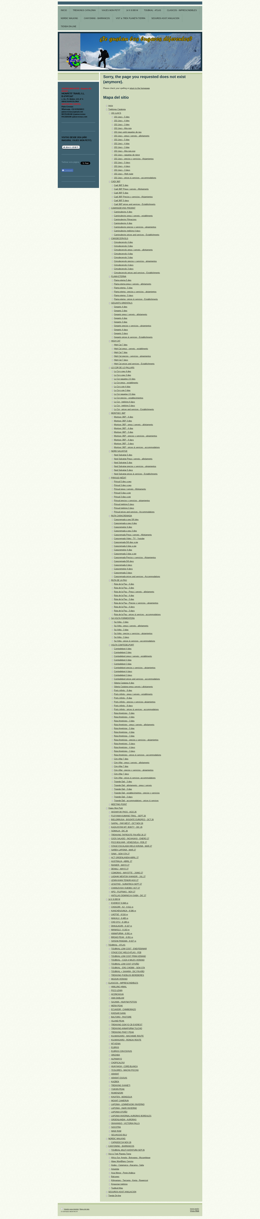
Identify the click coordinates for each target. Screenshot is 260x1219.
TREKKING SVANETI (120, 1085)
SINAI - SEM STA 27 (120, 854)
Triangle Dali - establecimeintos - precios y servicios (137, 793)
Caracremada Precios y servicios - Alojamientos (135, 558)
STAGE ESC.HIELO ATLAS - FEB (126, 953)
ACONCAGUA (117, 994)
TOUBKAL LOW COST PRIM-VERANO (128, 956)
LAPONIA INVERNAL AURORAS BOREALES (131, 1116)
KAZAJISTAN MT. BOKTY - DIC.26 (126, 827)
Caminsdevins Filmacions (125, 220)
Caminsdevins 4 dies (123, 212)
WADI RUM (116, 1131)
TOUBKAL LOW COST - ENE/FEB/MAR (129, 949)
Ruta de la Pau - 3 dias (124, 599)
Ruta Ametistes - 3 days (124, 751)
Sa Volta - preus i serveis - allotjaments (131, 626)
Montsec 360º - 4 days (124, 440)
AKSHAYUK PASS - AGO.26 (123, 812)
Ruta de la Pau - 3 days (124, 611)
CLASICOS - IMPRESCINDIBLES (123, 983)
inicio (110, 106)
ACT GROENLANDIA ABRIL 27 (125, 858)
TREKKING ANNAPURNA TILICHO (126, 1028)
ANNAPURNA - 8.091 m (121, 934)
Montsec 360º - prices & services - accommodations (137, 447)
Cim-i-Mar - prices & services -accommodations (135, 778)
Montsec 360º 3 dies (123, 421)
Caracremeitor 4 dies (123, 527)
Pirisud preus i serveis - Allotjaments (130, 489)
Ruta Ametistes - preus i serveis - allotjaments (134, 725)
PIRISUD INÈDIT (118, 478)
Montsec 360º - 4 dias (123, 428)
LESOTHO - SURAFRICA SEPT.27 (126, 884)
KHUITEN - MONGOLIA (121, 1097)
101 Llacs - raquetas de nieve (127, 155)
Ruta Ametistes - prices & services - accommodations (137, 755)
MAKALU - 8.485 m (119, 918)
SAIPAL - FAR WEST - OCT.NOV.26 (127, 823)
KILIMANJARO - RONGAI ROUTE (126, 1040)
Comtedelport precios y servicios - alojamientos (134, 668)
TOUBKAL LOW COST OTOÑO (125, 964)
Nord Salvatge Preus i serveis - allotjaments (133, 459)
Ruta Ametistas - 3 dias (124, 736)
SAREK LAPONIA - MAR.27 (123, 850)
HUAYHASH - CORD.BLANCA (124, 1066)
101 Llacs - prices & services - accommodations (135, 178)
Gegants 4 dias (120, 318)
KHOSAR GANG (118, 1013)
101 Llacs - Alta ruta (123, 128)
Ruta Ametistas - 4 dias (124, 732)
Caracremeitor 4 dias (123, 550)
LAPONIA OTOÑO (119, 1112)
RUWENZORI (117, 1093)
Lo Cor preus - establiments (126, 383)
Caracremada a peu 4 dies (125, 523)
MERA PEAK (117, 1006)
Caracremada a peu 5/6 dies (126, 520)
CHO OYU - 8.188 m (120, 922)
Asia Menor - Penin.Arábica (123, 1173)
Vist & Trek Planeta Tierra (119, 1154)
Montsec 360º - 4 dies (123, 417)
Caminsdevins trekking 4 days (127, 231)
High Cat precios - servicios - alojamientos (132, 356)
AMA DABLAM (117, 998)
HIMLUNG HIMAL (119, 987)
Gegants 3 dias (120, 322)
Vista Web (194, 1211)
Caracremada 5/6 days (124, 561)
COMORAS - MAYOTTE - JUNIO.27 (127, 873)
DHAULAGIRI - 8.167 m (121, 926)
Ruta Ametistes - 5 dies (124, 713)
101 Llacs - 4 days (122, 166)
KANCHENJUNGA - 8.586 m (123, 911)
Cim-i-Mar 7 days (121, 774)
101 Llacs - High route (123, 174)
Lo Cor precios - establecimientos (128, 398)
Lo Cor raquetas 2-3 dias (124, 394)
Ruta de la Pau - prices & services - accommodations (137, 614)
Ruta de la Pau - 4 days (124, 607)
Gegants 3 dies (120, 311)
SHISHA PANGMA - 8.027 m (123, 941)
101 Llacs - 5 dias (122, 140)
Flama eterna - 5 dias (123, 288)
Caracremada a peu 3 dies (125, 531)
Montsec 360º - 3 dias (123, 432)
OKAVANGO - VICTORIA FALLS (125, 1123)
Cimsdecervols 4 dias (123, 254)
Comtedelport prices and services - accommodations (137, 679)
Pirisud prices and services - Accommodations (134, 512)
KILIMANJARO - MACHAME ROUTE (127, 1036)
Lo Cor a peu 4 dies (122, 371)
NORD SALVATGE (119, 451)
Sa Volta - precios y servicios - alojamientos (133, 633)
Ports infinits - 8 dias (123, 698)
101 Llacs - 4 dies (122, 121)
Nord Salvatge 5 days (123, 470)
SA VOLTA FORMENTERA (123, 618)
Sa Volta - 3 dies (121, 622)
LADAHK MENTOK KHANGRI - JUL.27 (128, 877)
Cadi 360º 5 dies (121, 185)
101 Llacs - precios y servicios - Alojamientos (134, 159)
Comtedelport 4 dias (123, 660)
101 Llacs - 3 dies (122, 125)
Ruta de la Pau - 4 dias (124, 596)
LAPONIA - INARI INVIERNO (124, 1108)
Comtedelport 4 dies (123, 649)
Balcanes (115, 1177)
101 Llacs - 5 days (122, 163)
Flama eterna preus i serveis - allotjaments (132, 284)
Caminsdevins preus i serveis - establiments (133, 216)
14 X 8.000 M (114, 899)
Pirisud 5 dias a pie (122, 493)
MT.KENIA (116, 1044)
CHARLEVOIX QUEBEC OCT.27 (125, 888)
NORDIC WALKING (116, 1139)
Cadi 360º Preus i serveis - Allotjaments (131, 189)
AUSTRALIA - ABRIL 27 (121, 861)
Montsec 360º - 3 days (124, 444)
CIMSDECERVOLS (119, 239)
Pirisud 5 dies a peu (122, 482)
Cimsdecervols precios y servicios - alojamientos (135, 261)
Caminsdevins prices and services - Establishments (136, 235)
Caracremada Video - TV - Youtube (129, 539)
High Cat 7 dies (120, 345)
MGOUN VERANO (119, 979)
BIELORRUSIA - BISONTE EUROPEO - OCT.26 (132, 820)
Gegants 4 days (121, 330)
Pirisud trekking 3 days (124, 508)
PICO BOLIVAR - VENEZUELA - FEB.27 (129, 842)
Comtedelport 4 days (123, 671)
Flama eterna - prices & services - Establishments (136, 299)
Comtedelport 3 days (123, 675)
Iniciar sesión (194, 1209)
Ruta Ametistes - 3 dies (124, 721)
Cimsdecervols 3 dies (123, 246)
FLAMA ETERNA (118, 276)
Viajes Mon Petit (115, 808)
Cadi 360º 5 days (121, 201)
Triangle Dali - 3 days (123, 797)
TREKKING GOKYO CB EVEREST (126, 1025)
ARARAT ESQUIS (119, 1078)
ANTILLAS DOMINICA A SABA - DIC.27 (128, 896)
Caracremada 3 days (123, 573)
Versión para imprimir (71, 1209)
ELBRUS (115, 1047)
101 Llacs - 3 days (122, 170)
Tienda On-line (114, 1196)
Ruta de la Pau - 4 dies (124, 584)
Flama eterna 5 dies (122, 280)
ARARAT (115, 1074)
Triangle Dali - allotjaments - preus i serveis (133, 785)
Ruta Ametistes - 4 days (124, 747)
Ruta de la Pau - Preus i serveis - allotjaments (134, 592)
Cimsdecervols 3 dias (123, 257)
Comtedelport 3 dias (123, 664)
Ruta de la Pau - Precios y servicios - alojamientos (136, 603)
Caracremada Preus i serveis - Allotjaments (133, 535)
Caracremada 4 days (123, 565)
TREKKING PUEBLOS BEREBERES (127, 975)
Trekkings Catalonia (117, 109)
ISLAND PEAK (117, 1021)
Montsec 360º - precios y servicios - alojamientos (135, 436)
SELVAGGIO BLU (119, 1135)
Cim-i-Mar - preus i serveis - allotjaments (131, 763)
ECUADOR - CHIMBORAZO (123, 1009)
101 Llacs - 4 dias (122, 144)
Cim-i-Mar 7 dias (121, 766)
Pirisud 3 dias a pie (122, 497)
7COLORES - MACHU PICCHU (125, 1070)
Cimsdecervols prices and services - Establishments (137, 273)
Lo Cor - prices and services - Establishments (134, 409)
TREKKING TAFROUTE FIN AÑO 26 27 (128, 835)
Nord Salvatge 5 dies (123, 455)
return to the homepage (140, 88)
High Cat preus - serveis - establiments (131, 349)
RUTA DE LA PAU (119, 580)
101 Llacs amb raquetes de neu (127, 132)
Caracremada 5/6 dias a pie (126, 542)
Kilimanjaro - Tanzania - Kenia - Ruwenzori (129, 1180)
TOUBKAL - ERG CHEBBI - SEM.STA (128, 968)
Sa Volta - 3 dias (121, 630)
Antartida (115, 1169)
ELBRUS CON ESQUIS (121, 1051)
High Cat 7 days (121, 360)
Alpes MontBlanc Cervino (122, 1161)
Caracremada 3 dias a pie (125, 554)
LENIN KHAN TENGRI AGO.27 (124, 880)
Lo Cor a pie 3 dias (122, 390)
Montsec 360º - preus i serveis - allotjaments (133, 425)
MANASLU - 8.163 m (120, 930)
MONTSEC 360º (118, 413)
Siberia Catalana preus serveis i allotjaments (133, 687)
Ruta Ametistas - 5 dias (124, 728)
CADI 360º (115, 182)
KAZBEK (115, 1082)
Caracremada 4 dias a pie (125, 546)
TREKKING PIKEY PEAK (122, 1032)
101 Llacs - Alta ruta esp (124, 151)
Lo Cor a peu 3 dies (122, 375)
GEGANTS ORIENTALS (121, 303)
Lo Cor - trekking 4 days (124, 402)
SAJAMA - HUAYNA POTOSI (124, 1002)
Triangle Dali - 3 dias (123, 789)
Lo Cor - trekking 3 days (124, 406)
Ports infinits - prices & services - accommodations (136, 709)
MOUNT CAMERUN (120, 1101)
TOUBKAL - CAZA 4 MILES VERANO (127, 960)
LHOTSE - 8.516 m (119, 915)
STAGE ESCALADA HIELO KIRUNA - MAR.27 (131, 846)
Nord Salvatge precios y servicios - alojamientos (135, 466)
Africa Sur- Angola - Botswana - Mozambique (130, 1158)
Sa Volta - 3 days (121, 637)
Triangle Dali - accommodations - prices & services (136, 801)
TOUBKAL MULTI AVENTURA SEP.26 (128, 1150)
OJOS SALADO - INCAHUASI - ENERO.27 (130, 839)
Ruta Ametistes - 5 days (124, 744)
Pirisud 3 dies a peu (122, 485)
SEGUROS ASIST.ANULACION (122, 1192)
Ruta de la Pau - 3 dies (124, 588)
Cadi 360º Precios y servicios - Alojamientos (133, 197)
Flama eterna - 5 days (123, 295)
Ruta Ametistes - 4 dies (124, 717)
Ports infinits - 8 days (123, 706)
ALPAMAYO (116, 1059)
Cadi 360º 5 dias (121, 193)
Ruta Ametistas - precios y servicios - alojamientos (136, 740)
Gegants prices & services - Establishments (133, 337)
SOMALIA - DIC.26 (119, 831)
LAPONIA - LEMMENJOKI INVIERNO (127, 1104)
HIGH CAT (115, 341)
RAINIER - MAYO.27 (120, 865)
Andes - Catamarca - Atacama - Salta (127, 1165)
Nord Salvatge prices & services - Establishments (136, 474)
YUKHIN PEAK (118, 1089)
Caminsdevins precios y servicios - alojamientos (135, 227)
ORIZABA (115, 1055)
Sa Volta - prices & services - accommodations (134, 641)
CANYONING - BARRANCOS (121, 1146)
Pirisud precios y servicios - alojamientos (132, 501)
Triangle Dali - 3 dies (123, 782)
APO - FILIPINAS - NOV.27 (123, 892)
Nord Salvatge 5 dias (123, 463)
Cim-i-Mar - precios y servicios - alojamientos (133, 770)
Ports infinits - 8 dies (123, 690)
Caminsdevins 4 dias (123, 223)
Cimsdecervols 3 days (123, 269)
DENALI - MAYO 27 (119, 869)
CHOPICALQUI (118, 1063)
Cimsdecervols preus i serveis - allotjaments (133, 250)
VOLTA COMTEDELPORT (122, 645)
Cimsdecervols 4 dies (123, 242)
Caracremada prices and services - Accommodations (137, 577)
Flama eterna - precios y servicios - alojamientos (135, 292)
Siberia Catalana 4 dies (124, 683)
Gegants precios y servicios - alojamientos (132, 326)
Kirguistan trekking (119, 1184)
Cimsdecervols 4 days (123, 265)
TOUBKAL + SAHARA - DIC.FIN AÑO (127, 971)
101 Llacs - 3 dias (122, 147)
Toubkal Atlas (117, 1188)
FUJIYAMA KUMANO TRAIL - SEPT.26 (128, 816)
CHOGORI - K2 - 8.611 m (122, 907)
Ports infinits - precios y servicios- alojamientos (134, 702)
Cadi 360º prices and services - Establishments (134, 204)
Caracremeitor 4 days (123, 569)
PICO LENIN (116, 990)
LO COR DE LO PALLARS (122, 368)
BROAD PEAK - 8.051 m (122, 937)
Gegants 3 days (121, 333)
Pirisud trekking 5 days (124, 504)
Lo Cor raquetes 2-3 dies (124, 379)
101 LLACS (116, 113)
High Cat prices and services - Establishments (134, 364)
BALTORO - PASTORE (121, 1017)
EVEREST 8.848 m (119, 903)
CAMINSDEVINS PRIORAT (123, 208)
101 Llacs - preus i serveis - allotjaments (131, 136)
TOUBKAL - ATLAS (116, 945)
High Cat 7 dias (120, 352)
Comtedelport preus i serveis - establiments (133, 656)
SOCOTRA (116, 1127)
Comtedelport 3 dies (123, 652)
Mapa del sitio (84, 1209)
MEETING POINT (119, 804)
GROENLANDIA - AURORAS (123, 1120)
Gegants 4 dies (120, 307)
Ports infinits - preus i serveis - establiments (133, 694)
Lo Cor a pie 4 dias (122, 387)
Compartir (68, 170)
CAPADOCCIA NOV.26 (121, 1142)
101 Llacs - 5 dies (122, 117)
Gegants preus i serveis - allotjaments (130, 314)
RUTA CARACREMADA (121, 516)
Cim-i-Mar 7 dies (121, 759)
